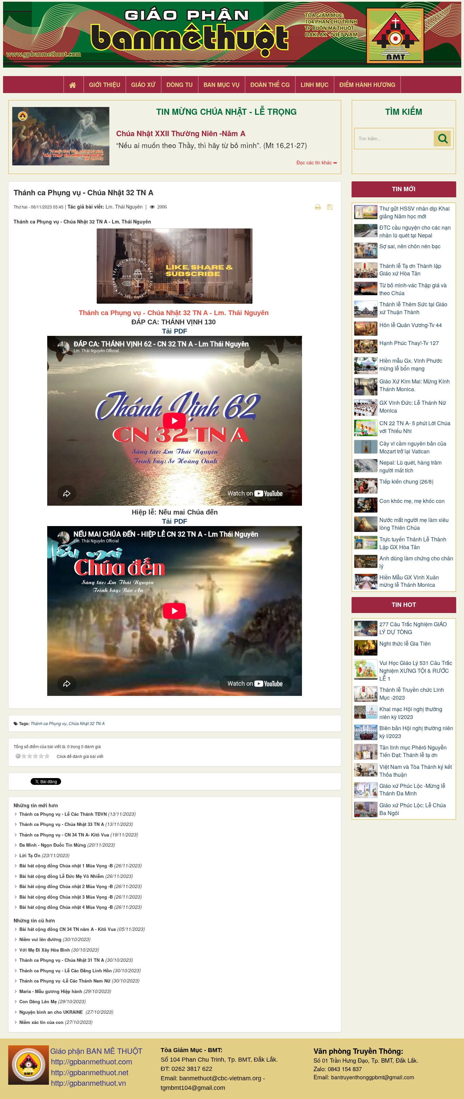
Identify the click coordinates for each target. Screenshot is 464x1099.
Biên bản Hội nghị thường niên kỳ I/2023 (416, 732)
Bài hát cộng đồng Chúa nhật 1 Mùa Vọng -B (66, 865)
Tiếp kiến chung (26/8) (406, 481)
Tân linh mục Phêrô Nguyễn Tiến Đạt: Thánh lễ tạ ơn (413, 751)
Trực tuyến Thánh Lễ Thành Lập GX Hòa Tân (412, 543)
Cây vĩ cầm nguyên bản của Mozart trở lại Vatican (412, 447)
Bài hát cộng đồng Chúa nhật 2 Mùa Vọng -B (66, 886)
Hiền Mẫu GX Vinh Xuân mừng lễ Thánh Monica (409, 581)
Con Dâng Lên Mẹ (38, 1001)
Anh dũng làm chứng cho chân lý (416, 562)
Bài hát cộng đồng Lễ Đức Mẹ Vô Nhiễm (61, 876)
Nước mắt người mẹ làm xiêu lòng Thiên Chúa (414, 524)
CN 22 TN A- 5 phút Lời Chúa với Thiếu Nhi (414, 427)
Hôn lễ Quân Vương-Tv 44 (410, 325)
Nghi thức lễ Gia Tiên (405, 643)
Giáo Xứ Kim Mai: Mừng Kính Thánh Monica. (414, 385)
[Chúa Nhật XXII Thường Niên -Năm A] (60, 136)
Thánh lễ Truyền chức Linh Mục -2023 (411, 693)
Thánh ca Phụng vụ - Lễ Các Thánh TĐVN (63, 814)
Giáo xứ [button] (143, 84)
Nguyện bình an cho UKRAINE (51, 1012)
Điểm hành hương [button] (367, 84)
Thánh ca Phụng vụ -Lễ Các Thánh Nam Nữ (64, 980)
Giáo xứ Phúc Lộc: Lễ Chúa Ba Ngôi (412, 809)
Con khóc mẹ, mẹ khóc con (412, 501)
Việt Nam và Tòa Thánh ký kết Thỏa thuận (415, 770)
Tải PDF (174, 331)
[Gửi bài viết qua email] (306, 206)
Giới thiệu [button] (104, 84)
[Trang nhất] (73, 85)
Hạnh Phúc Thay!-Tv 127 (409, 343)
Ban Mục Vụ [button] (221, 84)
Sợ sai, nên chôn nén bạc (410, 246)
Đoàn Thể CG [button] (270, 84)
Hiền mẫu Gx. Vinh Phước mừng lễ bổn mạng (410, 364)
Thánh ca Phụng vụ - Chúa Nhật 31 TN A (61, 960)
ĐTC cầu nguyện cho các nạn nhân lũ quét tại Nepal (415, 231)
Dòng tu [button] (179, 84)
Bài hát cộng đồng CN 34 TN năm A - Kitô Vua (67, 929)
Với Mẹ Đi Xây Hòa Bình (44, 950)
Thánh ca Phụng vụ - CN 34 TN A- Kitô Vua (64, 834)
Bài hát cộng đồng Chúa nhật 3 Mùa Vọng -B (66, 897)
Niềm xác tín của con (41, 1022)
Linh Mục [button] (314, 84)
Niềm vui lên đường (40, 939)
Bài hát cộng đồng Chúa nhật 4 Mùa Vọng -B (66, 907)
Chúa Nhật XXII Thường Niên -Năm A (181, 133)
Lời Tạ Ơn (29, 855)
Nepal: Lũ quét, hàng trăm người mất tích (410, 466)
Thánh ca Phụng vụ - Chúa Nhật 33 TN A (61, 824)
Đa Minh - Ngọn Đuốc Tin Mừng (52, 845)
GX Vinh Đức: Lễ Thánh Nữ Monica (412, 406)
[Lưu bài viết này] (330, 206)
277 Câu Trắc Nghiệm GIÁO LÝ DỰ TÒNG (413, 628)
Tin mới (403, 188)
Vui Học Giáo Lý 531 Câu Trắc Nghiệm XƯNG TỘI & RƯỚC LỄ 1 (415, 670)
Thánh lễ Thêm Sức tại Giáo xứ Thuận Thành (413, 308)
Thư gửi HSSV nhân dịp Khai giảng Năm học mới (414, 212)
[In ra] (318, 206)
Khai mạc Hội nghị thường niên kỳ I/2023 (410, 713)
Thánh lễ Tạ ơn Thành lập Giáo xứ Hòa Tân (410, 269)
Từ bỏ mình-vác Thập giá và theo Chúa (413, 289)
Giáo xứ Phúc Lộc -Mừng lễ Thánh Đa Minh (412, 789)
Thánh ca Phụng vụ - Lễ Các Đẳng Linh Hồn (65, 970)
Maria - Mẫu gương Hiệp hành (50, 991)
